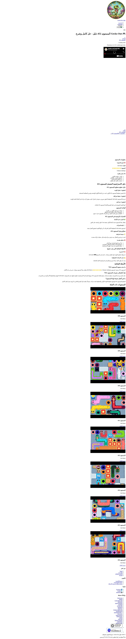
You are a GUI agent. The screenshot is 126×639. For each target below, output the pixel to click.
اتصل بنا (121, 572)
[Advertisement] (63, 145)
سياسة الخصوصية (118, 582)
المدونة (121, 575)
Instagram (119, 592)
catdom (121, 617)
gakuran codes (119, 623)
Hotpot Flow (120, 616)
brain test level (119, 615)
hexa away (120, 613)
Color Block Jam (119, 600)
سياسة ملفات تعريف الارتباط (116, 583)
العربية (119, 27)
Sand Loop (120, 598)
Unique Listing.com (118, 610)
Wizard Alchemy (119, 620)
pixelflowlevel (119, 611)
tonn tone (120, 619)
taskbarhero (120, 621)
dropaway (120, 608)
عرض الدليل (122, 321)
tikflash (121, 599)
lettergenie (120, 602)
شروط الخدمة (119, 581)
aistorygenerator (119, 603)
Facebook (119, 589)
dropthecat (120, 607)
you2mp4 (120, 604)
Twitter (120, 591)
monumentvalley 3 (118, 612)
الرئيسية (120, 22)
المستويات (120, 24)
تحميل (120, 25)
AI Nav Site (120, 606)
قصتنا (121, 571)
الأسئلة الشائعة (119, 574)
